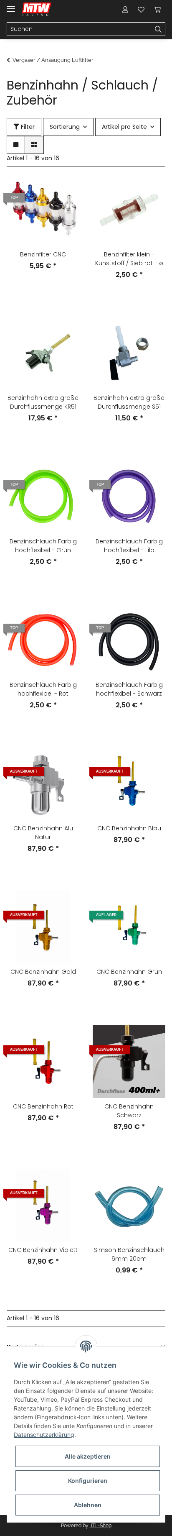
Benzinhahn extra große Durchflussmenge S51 (129, 402)
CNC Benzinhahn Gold (43, 972)
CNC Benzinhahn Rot (43, 1106)
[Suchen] (158, 29)
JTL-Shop (100, 1525)
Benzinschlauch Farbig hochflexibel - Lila (129, 545)
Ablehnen (87, 1504)
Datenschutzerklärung (44, 1434)
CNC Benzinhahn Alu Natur (43, 832)
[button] (125, 9)
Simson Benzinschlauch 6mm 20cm (129, 1254)
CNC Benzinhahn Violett (43, 1250)
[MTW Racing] (36, 9)
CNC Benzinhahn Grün (129, 972)
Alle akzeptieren (88, 1456)
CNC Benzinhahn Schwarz (129, 1110)
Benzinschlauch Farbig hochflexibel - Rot (43, 689)
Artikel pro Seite (124, 127)
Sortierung (65, 127)
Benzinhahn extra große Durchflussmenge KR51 (43, 402)
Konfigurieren (87, 1480)
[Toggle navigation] (11, 5)
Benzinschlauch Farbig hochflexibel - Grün (43, 545)
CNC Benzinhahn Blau (129, 828)
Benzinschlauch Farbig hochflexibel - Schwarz (129, 689)
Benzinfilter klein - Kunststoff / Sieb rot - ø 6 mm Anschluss (129, 259)
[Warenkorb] (157, 9)
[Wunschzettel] (141, 9)
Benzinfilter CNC (43, 254)
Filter (27, 127)
